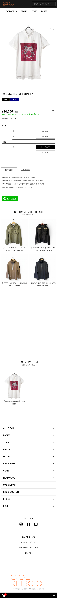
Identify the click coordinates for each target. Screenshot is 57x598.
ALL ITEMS (8, 428)
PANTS (44, 11)
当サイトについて (28, 537)
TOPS (34, 11)
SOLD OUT (45, 131)
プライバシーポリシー (28, 542)
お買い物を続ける (17, 298)
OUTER (6, 456)
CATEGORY (10, 11)
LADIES (6, 435)
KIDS (5, 506)
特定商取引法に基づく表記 (28, 548)
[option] (28, 54)
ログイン (28, 306)
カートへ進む (41, 298)
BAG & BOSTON (11, 492)
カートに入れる (45, 147)
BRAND (24, 11)
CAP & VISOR (9, 463)
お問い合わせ (28, 553)
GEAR (6, 470)
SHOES (6, 499)
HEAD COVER (9, 478)
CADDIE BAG (9, 485)
